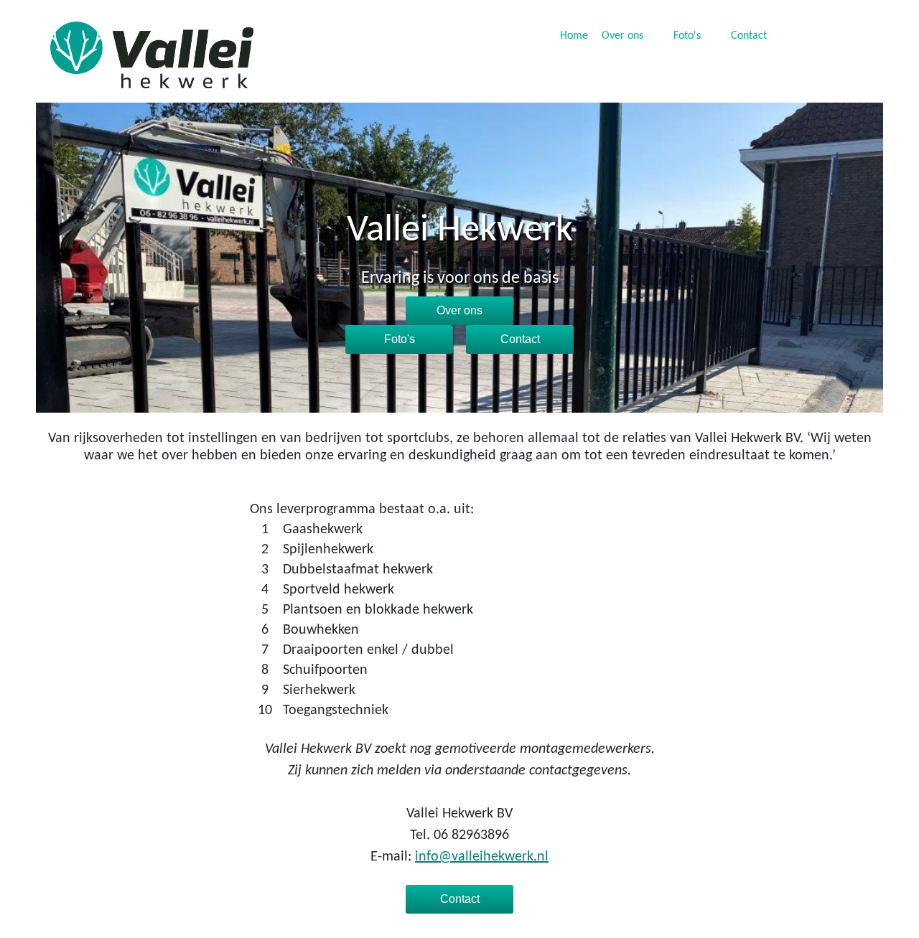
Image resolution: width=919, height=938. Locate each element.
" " (425, 344)
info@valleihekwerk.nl (482, 857)
